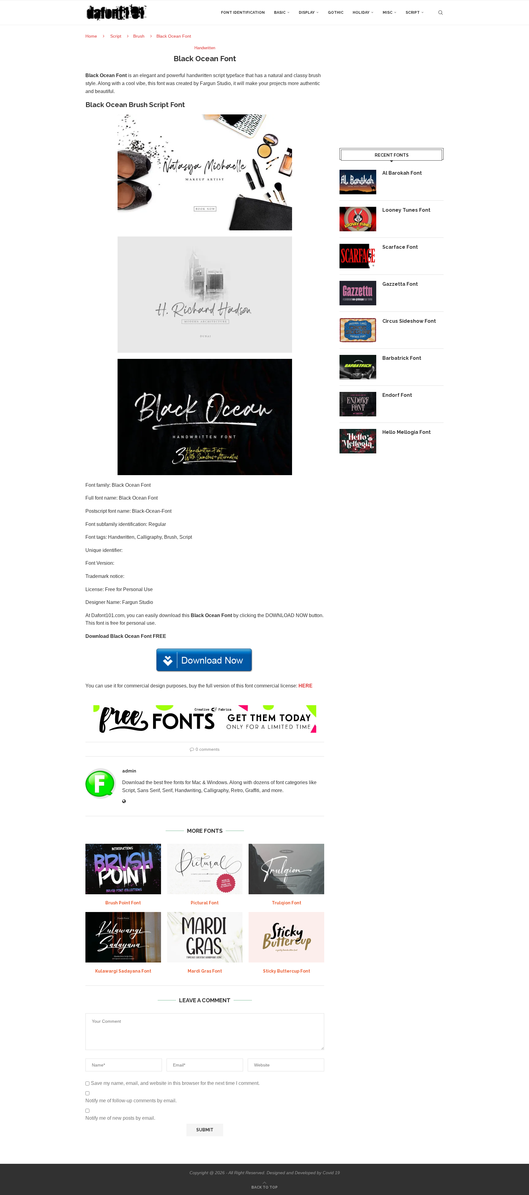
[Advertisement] (392, 88)
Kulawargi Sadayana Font (123, 971)
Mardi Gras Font (205, 971)
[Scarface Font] (358, 256)
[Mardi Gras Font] (205, 937)
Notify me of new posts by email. (120, 1118)
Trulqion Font (286, 902)
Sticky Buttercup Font (286, 971)
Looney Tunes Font (406, 210)
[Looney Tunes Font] (358, 219)
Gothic (335, 12)
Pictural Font (205, 902)
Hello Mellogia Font (406, 432)
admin (129, 771)
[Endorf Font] (358, 404)
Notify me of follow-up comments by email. (131, 1100)
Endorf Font (397, 395)
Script (413, 12)
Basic (280, 12)
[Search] (440, 12)
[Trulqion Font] (286, 869)
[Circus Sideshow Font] (358, 330)
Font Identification (243, 12)
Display (307, 12)
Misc (387, 12)
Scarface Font (400, 247)
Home (91, 36)
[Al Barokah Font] (358, 182)
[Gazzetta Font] (358, 293)
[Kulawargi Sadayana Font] (123, 937)
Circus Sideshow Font (409, 321)
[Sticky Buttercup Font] (286, 937)
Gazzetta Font (400, 284)
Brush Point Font (123, 902)
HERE (305, 685)
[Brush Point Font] (123, 869)
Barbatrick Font (401, 358)
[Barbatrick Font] (358, 367)
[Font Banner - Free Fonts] (204, 707)
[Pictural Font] (205, 869)
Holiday (361, 12)
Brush (138, 36)
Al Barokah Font (402, 173)
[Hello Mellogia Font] (358, 441)
